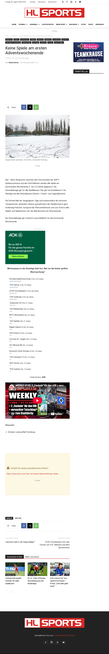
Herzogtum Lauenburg (13, 42)
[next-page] (11, 591)
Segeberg (48, 39)
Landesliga (56, 39)
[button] (63, 2)
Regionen (73, 24)
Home (14, 24)
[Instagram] (71, 2)
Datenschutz (52, 2)
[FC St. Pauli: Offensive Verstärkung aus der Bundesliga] (37, 569)
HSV (52, 575)
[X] (76, 2)
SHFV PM (18, 518)
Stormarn (65, 39)
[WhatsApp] (36, 107)
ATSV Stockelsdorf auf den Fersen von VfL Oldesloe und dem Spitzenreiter (55, 545)
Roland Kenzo (14, 62)
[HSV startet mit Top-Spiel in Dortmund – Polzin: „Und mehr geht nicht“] (60, 569)
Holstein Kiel (10, 575)
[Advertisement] (37, 84)
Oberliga (40, 39)
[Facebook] (67, 2)
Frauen (50, 42)
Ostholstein (24, 39)
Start (7, 36)
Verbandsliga (26, 42)
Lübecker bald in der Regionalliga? (20, 542)
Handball (34, 24)
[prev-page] (7, 591)
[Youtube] (80, 2)
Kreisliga (35, 42)
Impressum (42, 2)
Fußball (22, 24)
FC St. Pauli (32, 575)
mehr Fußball (59, 42)
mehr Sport (60, 24)
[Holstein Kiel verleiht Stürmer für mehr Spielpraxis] (15, 569)
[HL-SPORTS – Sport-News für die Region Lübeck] (54, 13)
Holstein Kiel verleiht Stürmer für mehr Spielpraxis (13, 581)
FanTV (90, 24)
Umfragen (99, 24)
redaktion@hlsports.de (64, 635)
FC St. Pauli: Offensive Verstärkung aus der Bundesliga (36, 581)
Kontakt (32, 2)
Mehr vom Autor (32, 557)
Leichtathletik (48, 24)
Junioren (43, 42)
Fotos (83, 24)
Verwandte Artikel (14, 557)
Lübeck (16, 39)
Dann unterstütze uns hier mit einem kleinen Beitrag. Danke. (33, 474)
